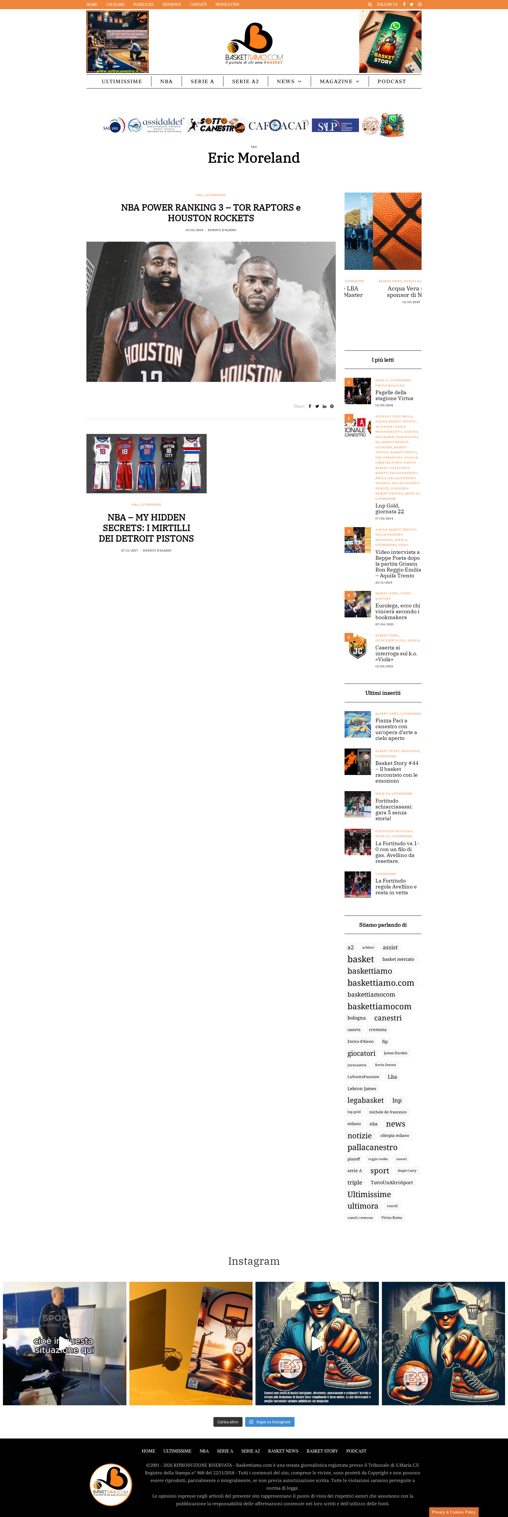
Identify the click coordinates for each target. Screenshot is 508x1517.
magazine (411, 751)
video (403, 545)
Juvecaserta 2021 (390, 640)
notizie (359, 1135)
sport (379, 1170)
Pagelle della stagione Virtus (394, 395)
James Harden (395, 1052)
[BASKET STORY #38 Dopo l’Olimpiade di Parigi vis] (191, 1343)
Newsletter (227, 4)
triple (354, 1182)
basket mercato (398, 959)
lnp (397, 1100)
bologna (356, 1017)
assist (390, 947)
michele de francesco (388, 1112)
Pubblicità (143, 4)
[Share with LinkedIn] (324, 406)
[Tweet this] (317, 406)
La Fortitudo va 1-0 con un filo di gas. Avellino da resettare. (397, 852)
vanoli (392, 1205)
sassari (401, 1159)
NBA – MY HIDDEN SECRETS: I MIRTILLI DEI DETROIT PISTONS (146, 527)
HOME (148, 1451)
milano (354, 1123)
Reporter (172, 4)
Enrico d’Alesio (360, 1041)
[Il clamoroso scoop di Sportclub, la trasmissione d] (64, 1343)
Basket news (361, 281)
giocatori (361, 1053)
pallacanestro (372, 1147)
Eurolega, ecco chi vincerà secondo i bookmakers (397, 611)
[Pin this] (332, 406)
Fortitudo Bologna (393, 831)
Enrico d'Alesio (222, 230)
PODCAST (392, 81)
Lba (392, 1076)
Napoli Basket (388, 281)
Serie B (414, 640)
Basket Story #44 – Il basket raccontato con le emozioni (397, 772)
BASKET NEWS (283, 1451)
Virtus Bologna (390, 385)
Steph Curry (407, 1170)
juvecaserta (357, 1064)
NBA (166, 81)
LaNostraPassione (363, 1076)
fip (385, 1041)
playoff (353, 1159)
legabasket (365, 1100)
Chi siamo (115, 4)
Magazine (336, 81)
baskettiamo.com (381, 982)
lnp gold (354, 1112)
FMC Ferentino (389, 458)
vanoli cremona (360, 1217)
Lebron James (361, 1088)
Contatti (198, 4)
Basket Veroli (404, 452)
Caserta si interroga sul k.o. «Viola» (396, 653)
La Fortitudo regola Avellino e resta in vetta (396, 887)
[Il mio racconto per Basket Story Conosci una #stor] (317, 1343)
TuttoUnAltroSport (392, 1182)
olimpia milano (394, 1135)
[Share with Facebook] (310, 406)
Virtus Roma (391, 1217)
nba (373, 1124)
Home (91, 4)
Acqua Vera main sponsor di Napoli (383, 291)
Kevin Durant (385, 1064)
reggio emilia (378, 1159)
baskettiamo (369, 970)
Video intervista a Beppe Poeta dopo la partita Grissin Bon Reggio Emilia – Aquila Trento (398, 564)
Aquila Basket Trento (395, 421)
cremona (378, 1029)
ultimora (362, 1206)
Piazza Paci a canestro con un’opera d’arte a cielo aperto (396, 729)
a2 (350, 947)
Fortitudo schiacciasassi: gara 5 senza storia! (394, 809)
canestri (388, 1017)
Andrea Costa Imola (394, 416)
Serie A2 (245, 81)
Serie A (202, 81)
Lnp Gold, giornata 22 (389, 508)
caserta (353, 1029)
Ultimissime (122, 81)
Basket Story (387, 751)
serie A (354, 1170)
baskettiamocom (371, 994)
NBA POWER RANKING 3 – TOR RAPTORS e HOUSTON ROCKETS (211, 212)
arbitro (368, 947)
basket (360, 959)
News (286, 81)
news (395, 1123)
